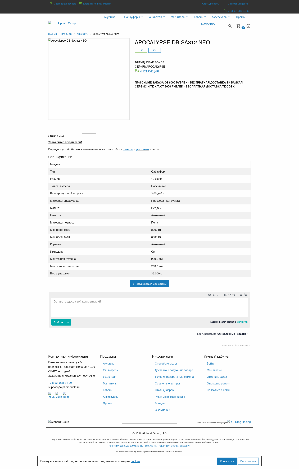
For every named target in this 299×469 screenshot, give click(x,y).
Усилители (109, 377)
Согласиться (227, 461)
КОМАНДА (208, 24)
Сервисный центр (238, 3)
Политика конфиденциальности (126, 445)
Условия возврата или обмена (174, 377)
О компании (162, 410)
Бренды (160, 403)
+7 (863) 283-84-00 (238, 10)
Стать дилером (210, 3)
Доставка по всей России (96, 3)
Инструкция (149, 71)
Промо (107, 403)
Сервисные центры (167, 383)
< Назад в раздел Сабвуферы (149, 283)
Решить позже (248, 461)
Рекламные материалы (170, 397)
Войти (211, 363)
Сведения (185, 445)
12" (141, 50)
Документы (151, 445)
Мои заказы (214, 370)
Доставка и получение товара (174, 370)
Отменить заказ (217, 377)
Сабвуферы (82, 34)
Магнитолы (110, 383)
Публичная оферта (168, 445)
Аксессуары (110, 397)
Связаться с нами (218, 390)
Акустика (108, 363)
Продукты (66, 34)
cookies (135, 461)
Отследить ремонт (218, 383)
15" (154, 50)
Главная (52, 34)
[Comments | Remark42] (149, 320)
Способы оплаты (166, 363)
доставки (142, 149)
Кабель (107, 390)
